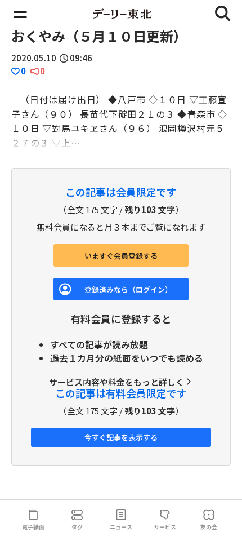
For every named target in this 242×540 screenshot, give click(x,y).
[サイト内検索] (223, 13)
